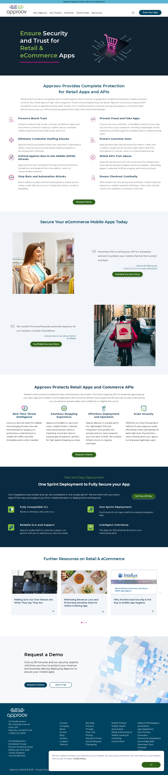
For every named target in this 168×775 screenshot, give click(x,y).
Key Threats (55, 13)
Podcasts (141, 747)
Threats (89, 729)
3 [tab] (86, 622)
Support (64, 741)
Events (63, 732)
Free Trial (90, 732)
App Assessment (145, 729)
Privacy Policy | (42, 770)
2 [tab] (84, 622)
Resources (96, 13)
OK (151, 765)
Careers (63, 738)
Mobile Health (119, 726)
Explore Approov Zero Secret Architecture (84, 1)
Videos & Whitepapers (148, 723)
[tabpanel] (34, 592)
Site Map (90, 723)
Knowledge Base (145, 741)
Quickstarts (143, 726)
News (62, 729)
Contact (64, 723)
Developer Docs (145, 744)
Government (118, 741)
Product (90, 726)
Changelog (91, 744)
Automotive (117, 729)
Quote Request (93, 741)
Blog (62, 735)
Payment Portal (93, 738)
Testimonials (82, 13)
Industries (69, 13)
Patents (64, 744)
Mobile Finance (119, 723)
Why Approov (40, 13)
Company (64, 726)
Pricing (89, 735)
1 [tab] (81, 622)
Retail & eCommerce (122, 732)
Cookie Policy (79, 759)
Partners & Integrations (149, 738)
